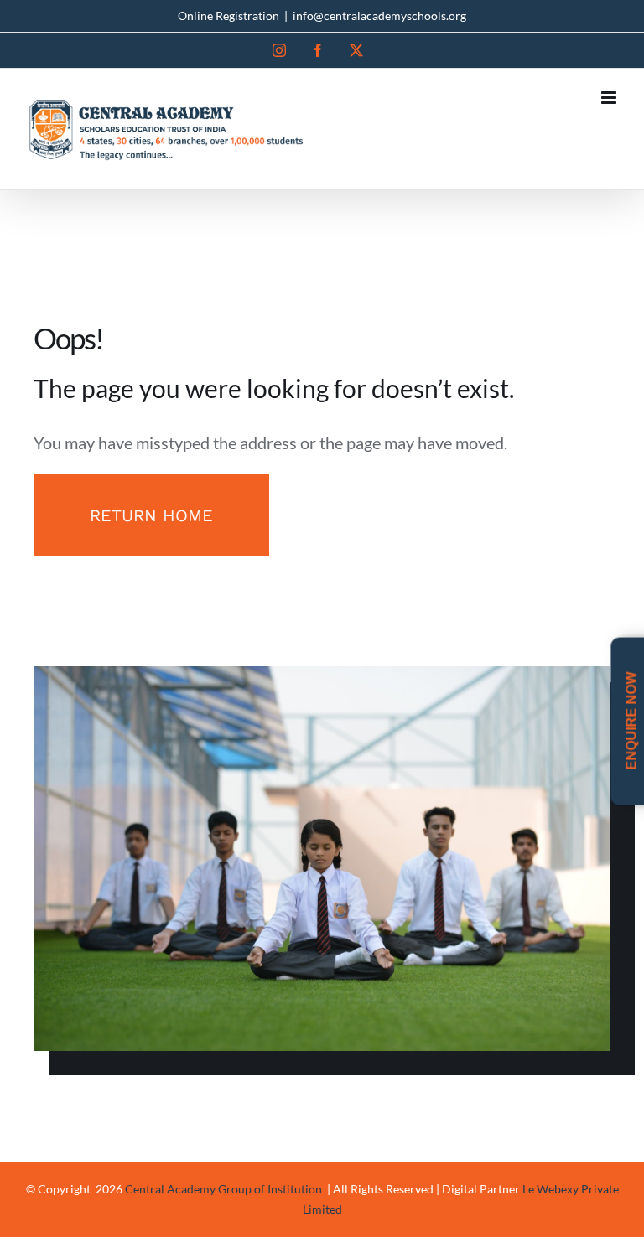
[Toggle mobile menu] (610, 97)
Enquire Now (631, 722)
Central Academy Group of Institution (225, 1189)
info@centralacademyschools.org (379, 15)
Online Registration (228, 15)
